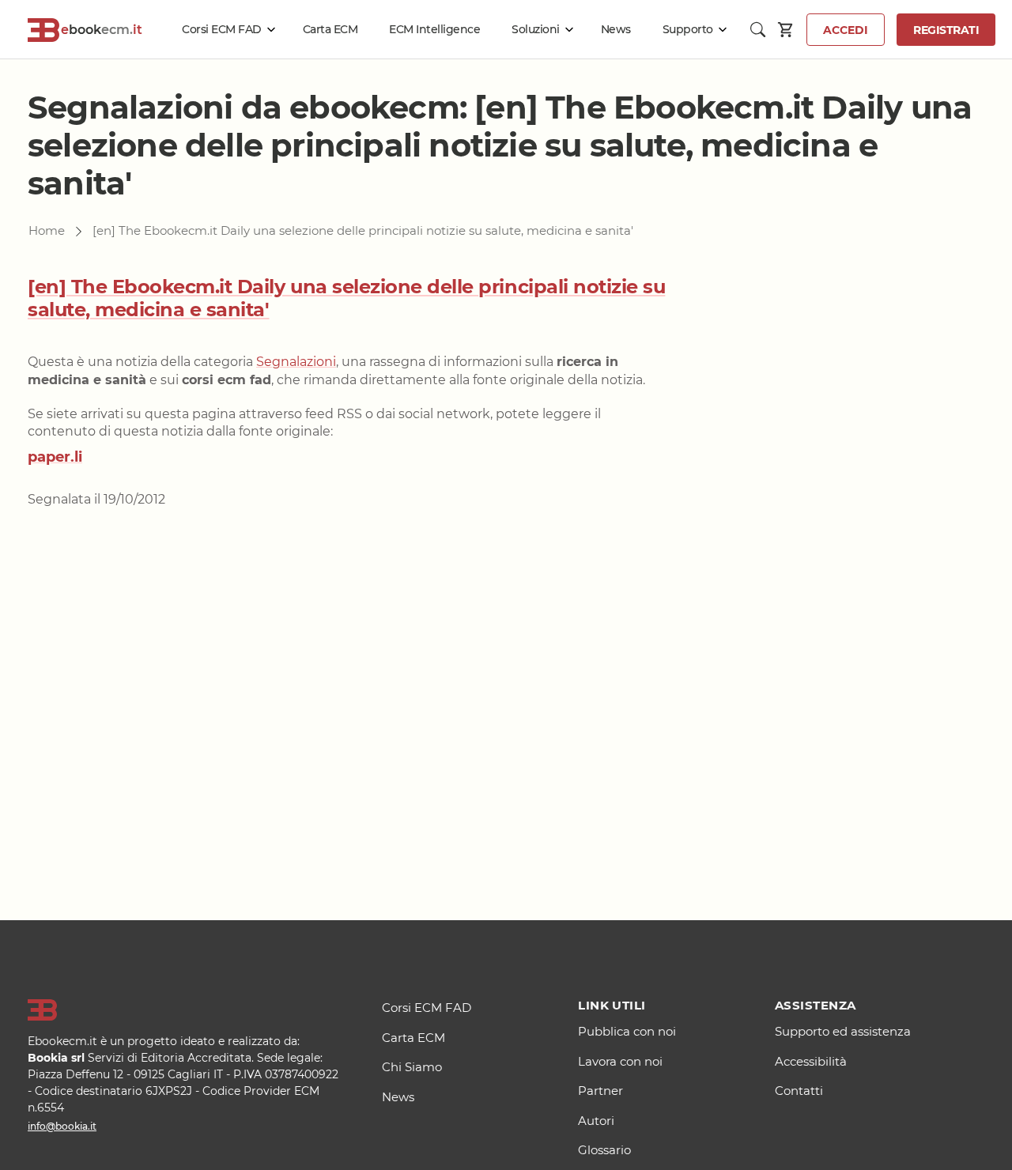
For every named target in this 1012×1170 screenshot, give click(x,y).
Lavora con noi (620, 1061)
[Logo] (185, 1010)
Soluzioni (536, 29)
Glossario (604, 1149)
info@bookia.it (62, 1126)
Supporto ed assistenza (843, 1031)
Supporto (688, 29)
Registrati (946, 30)
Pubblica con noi (627, 1031)
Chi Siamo (412, 1066)
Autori (596, 1120)
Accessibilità (811, 1061)
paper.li (55, 457)
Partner (600, 1090)
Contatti (799, 1090)
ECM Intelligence (434, 29)
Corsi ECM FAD (222, 29)
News (616, 29)
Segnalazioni (296, 361)
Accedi (845, 30)
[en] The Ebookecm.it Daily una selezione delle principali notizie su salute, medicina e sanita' (346, 298)
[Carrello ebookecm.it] (786, 30)
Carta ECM (330, 29)
